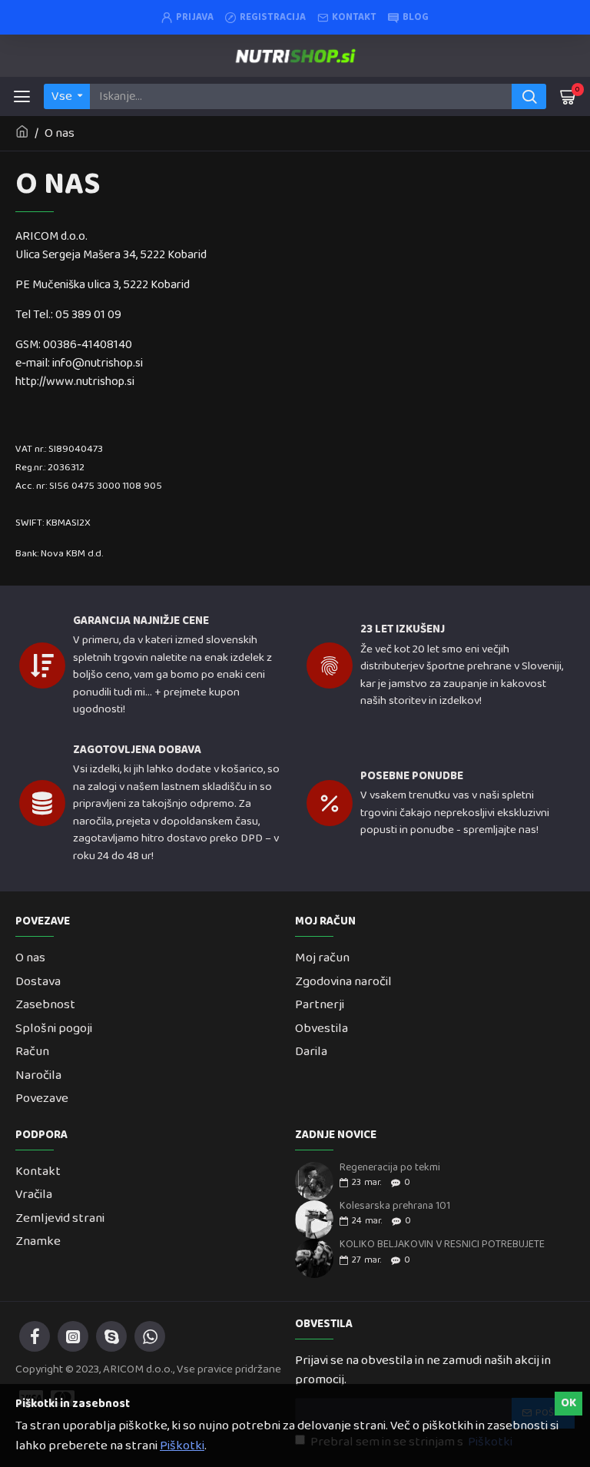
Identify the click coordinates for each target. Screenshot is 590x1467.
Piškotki (182, 1446)
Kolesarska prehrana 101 (395, 1206)
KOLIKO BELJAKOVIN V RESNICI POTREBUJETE (442, 1244)
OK (568, 1403)
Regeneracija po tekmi (390, 1167)
